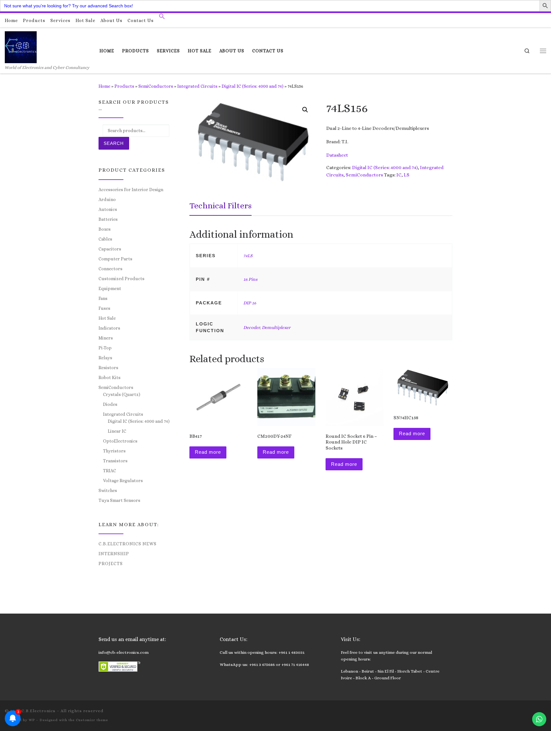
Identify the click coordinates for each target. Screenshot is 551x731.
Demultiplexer (276, 327)
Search (114, 143)
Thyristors (114, 450)
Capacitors (110, 248)
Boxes (105, 229)
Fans (103, 298)
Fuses (104, 308)
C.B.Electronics (38, 710)
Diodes (110, 404)
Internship (114, 553)
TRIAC (109, 470)
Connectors (110, 268)
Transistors (115, 460)
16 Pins (250, 279)
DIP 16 (249, 302)
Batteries (108, 219)
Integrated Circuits (197, 86)
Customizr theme (92, 720)
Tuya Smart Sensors (119, 500)
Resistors (108, 367)
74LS (248, 255)
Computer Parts (115, 258)
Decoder (251, 327)
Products (124, 86)
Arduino (107, 199)
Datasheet (337, 155)
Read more (208, 452)
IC (398, 175)
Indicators (109, 328)
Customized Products (121, 278)
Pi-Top (105, 347)
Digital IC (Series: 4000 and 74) (252, 86)
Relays (105, 357)
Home (104, 86)
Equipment (110, 288)
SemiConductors (155, 86)
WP (32, 720)
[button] (162, 17)
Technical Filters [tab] (220, 205)
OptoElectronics (120, 441)
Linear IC (117, 431)
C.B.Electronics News (128, 543)
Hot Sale (107, 318)
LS (406, 175)
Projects (111, 563)
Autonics (108, 209)
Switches (108, 490)
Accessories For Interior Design (131, 189)
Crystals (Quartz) (121, 394)
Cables (105, 239)
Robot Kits (110, 377)
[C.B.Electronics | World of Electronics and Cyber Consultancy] (21, 46)
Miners (106, 337)
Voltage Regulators (123, 480)
